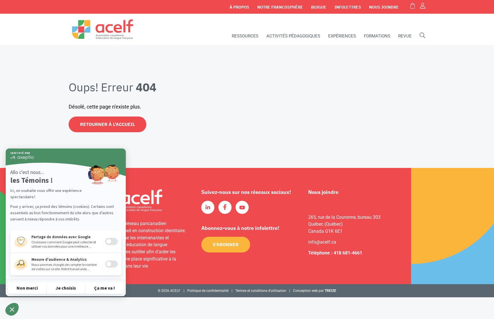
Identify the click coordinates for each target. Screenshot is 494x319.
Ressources (245, 36)
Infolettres (347, 7)
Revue (405, 36)
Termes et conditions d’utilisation (260, 291)
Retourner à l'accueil (107, 124)
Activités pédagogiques (293, 36)
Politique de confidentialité (207, 291)
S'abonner (226, 244)
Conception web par (314, 291)
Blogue (318, 7)
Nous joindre (384, 7)
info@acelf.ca (322, 242)
